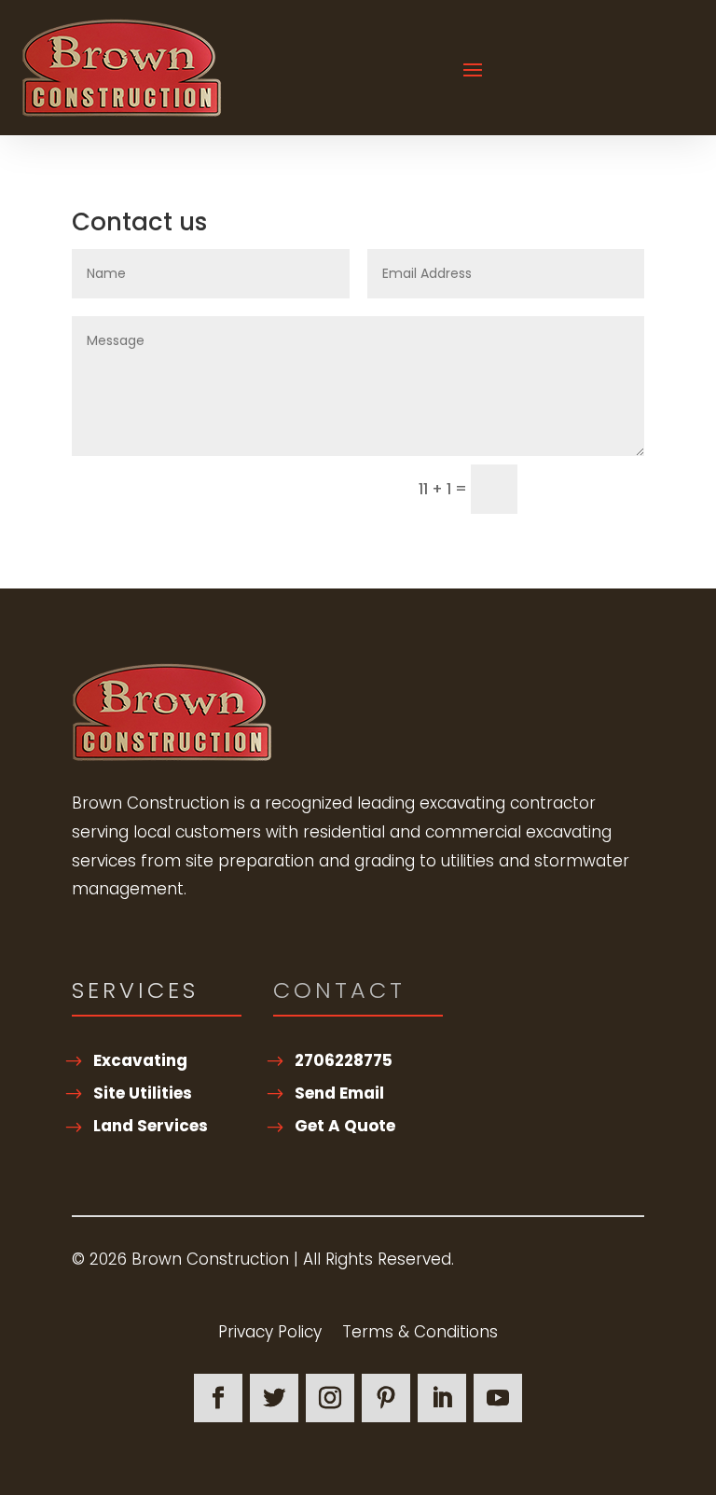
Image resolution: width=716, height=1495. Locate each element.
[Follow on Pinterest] (386, 1398)
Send (577, 490)
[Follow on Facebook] (218, 1398)
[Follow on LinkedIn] (442, 1398)
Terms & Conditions (420, 1334)
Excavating (140, 1060)
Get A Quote (345, 1125)
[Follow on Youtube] (498, 1398)
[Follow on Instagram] (330, 1398)
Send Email (339, 1093)
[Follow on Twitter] (274, 1398)
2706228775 (343, 1060)
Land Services (150, 1125)
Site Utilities (142, 1093)
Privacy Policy (270, 1334)
